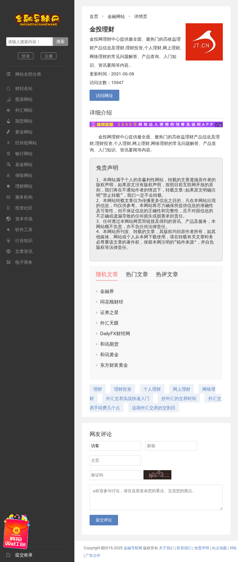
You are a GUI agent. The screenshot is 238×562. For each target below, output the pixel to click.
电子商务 (19, 262)
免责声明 (201, 547)
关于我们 (166, 547)
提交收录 (19, 554)
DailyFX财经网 (115, 333)
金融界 (107, 291)
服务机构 (19, 197)
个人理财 (122, 143)
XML (233, 547)
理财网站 (19, 186)
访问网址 (104, 95)
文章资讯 (19, 251)
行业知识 (19, 240)
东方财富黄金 (114, 365)
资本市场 (19, 218)
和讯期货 (109, 343)
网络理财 (159, 143)
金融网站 (116, 16)
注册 (48, 56)
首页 (94, 16)
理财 (115, 136)
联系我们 (184, 547)
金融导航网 (133, 547)
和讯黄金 (109, 354)
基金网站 (19, 164)
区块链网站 (21, 142)
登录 (25, 56)
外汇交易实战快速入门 (127, 398)
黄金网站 (19, 131)
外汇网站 (19, 110)
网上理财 (141, 143)
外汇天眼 (109, 322)
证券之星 (109, 312)
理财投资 (103, 143)
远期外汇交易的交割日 (153, 407)
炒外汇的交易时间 (178, 398)
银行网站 (19, 153)
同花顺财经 (111, 301)
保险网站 (19, 175)
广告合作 (93, 555)
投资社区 (19, 208)
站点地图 (219, 547)
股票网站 (19, 99)
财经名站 (19, 88)
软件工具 (19, 229)
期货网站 (19, 121)
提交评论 (104, 520)
